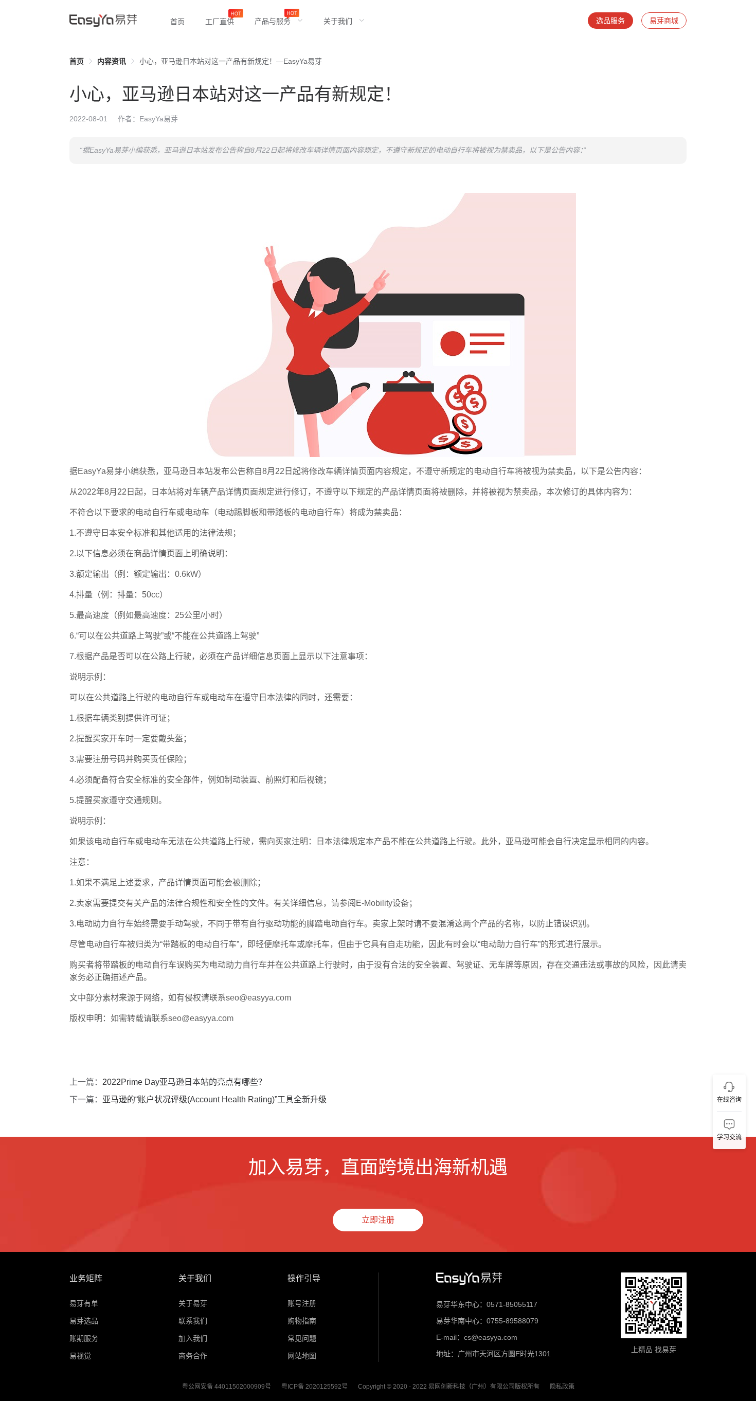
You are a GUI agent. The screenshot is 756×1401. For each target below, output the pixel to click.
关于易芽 (192, 1303)
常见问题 (301, 1338)
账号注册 (301, 1303)
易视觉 (80, 1356)
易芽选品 (83, 1321)
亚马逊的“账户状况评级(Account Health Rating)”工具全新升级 (214, 1099)
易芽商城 (664, 20)
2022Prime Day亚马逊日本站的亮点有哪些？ (184, 1082)
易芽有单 (83, 1303)
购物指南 (301, 1321)
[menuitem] (177, 20)
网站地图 (301, 1356)
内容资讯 (111, 61)
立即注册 (378, 1219)
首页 (76, 61)
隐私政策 (562, 1386)
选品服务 (610, 20)
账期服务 (83, 1338)
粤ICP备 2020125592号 (314, 1386)
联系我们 (192, 1321)
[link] (76, 61)
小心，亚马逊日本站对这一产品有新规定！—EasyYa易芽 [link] (230, 61)
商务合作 (192, 1356)
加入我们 (192, 1338)
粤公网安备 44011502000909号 (226, 1386)
